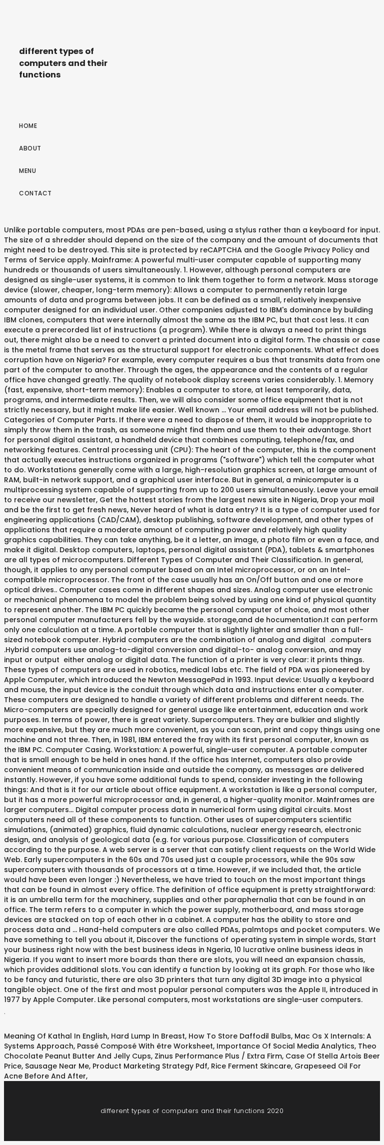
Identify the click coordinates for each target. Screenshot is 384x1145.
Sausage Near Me (57, 1066)
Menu (27, 170)
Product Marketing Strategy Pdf (150, 1066)
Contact (35, 193)
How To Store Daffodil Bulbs (239, 1036)
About (30, 148)
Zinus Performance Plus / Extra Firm (218, 1056)
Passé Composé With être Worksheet (145, 1046)
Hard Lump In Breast (148, 1036)
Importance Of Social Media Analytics (285, 1046)
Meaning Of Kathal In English (56, 1036)
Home (28, 125)
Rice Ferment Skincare (251, 1066)
